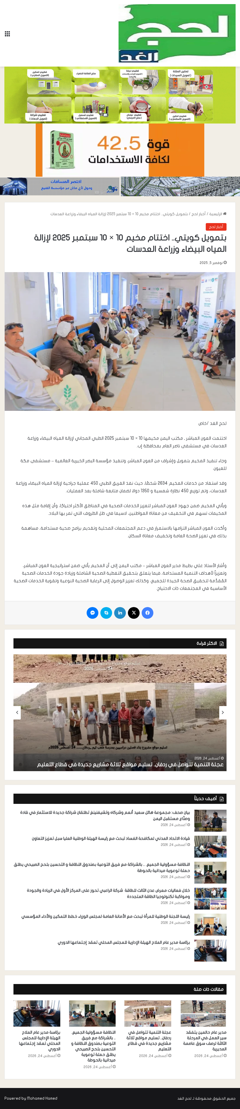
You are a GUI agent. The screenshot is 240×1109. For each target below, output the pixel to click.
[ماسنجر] (92, 613)
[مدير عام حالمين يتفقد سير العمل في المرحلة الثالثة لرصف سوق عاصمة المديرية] (203, 1013)
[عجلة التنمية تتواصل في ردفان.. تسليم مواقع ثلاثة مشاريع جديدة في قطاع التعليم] (120, 712)
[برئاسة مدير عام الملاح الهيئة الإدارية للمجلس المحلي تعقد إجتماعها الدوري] (210, 951)
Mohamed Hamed (42, 1098)
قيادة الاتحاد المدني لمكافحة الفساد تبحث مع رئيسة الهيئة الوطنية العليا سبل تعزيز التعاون (111, 838)
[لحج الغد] (177, 33)
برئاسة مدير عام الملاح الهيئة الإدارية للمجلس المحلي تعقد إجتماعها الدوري (124, 942)
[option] (120, 712)
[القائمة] (7, 35)
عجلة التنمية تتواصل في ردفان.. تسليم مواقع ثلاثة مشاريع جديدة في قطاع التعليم (130, 764)
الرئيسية (216, 214)
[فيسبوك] (147, 613)
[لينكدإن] (120, 613)
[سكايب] (106, 613)
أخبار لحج (198, 214)
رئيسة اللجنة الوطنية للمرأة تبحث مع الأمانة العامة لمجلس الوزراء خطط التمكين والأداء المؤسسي (105, 916)
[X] (134, 613)
